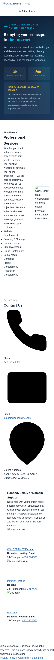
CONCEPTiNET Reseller (20, 549)
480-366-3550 (29, 620)
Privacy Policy (7, 658)
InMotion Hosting (16, 581)
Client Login (29, 11)
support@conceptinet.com (17, 418)
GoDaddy (12, 612)
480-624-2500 (29, 557)
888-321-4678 (29, 589)
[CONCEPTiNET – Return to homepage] (18, 4)
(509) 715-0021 (12, 362)
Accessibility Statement (30, 658)
